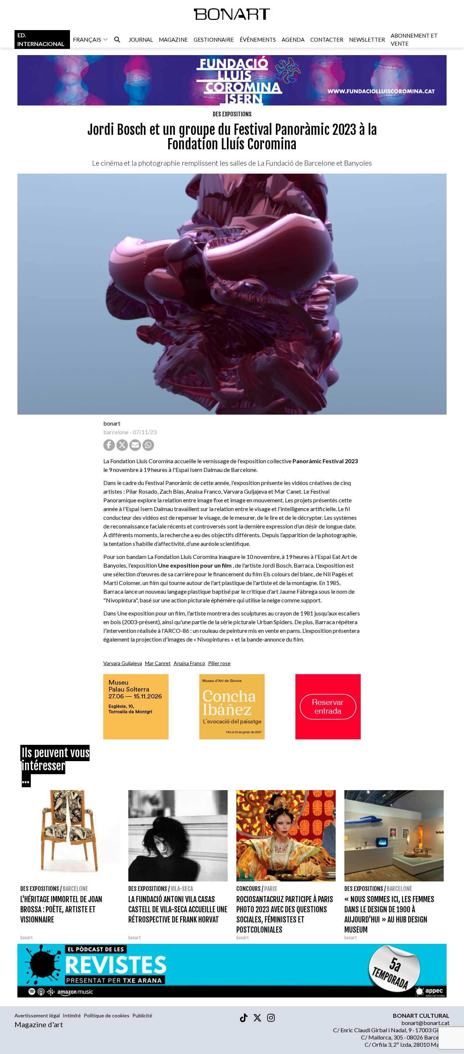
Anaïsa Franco (189, 663)
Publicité (142, 1015)
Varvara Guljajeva (122, 663)
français (87, 39)
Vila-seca (182, 888)
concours (248, 888)
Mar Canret (158, 663)
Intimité (72, 1015)
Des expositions (232, 114)
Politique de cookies (106, 1015)
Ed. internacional (41, 39)
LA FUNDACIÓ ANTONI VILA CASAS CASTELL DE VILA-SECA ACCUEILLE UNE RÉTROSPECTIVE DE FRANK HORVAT (177, 909)
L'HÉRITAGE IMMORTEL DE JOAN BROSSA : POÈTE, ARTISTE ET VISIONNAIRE (61, 909)
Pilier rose (219, 663)
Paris (270, 888)
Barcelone (75, 888)
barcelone (115, 431)
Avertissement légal (37, 1015)
